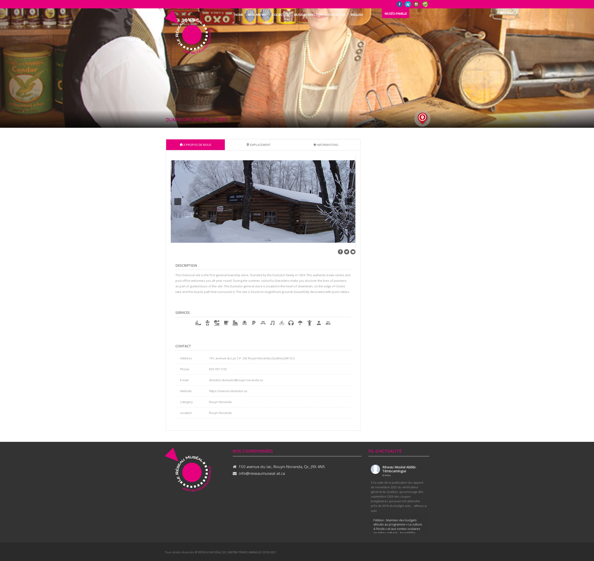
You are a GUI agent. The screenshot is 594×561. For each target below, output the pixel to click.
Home (239, 15)
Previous (176, 203)
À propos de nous (197, 145)
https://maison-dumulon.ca (228, 391)
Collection (280, 15)
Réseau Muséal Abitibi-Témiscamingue (399, 469)
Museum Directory (308, 15)
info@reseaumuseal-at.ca (262, 473)
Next (347, 203)
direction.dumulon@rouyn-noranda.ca (236, 380)
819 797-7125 (218, 369)
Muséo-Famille (396, 13)
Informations (327, 145)
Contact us (336, 15)
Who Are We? (258, 15)
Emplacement (260, 145)
